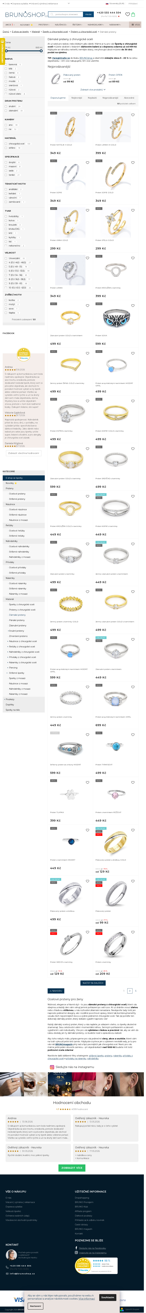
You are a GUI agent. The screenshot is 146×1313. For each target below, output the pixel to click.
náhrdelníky (93, 1058)
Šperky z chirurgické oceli (21, 604)
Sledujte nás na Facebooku (92, 1248)
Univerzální (17, 258)
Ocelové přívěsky (17, 567)
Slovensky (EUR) (116, 3)
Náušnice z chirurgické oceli (23, 641)
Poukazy (10, 699)
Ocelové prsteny (17, 493)
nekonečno (16, 245)
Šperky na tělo (13, 710)
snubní (14, 106)
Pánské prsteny (17, 620)
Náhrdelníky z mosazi (19, 557)
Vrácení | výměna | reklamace (44, 3)
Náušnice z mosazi (18, 520)
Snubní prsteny (16, 631)
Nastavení (35, 1306)
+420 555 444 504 (21, 1266)
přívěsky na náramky (76, 1058)
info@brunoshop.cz (22, 1274)
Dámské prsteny (17, 615)
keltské (14, 193)
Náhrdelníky (12, 541)
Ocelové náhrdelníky (19, 546)
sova (13, 308)
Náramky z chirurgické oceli (22, 662)
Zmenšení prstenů (18, 636)
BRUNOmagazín (64, 1044)
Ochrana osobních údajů (17, 1215)
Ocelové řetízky (17, 530)
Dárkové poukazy (83, 1215)
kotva (13, 220)
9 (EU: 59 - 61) (18, 283)
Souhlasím (107, 1297)
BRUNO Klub (81, 1206)
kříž (12, 233)
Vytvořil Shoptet (132, 1309)
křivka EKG (16, 229)
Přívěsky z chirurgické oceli (22, 657)
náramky (117, 1055)
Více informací (87, 1298)
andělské (15, 189)
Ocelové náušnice (18, 509)
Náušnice (10, 504)
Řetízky (9, 525)
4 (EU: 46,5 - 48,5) (20, 262)
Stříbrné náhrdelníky (19, 551)
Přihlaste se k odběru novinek (89, 1220)
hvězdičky (16, 216)
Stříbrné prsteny (17, 499)
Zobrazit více (71, 1168)
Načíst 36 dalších (93, 983)
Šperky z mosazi (17, 678)
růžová (14, 89)
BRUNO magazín (83, 1229)
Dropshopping (82, 1198)
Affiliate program (83, 1211)
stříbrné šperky (96, 1055)
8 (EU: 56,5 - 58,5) (19, 279)
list (12, 241)
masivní (14, 166)
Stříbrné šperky (16, 673)
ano (13, 125)
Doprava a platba (20, 3)
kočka (14, 300)
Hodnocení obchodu (72, 1102)
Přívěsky (10, 562)
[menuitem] (10, 24)
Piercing (13, 667)
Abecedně (129, 98)
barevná (15, 64)
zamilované (16, 202)
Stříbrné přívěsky (17, 573)
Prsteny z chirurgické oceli (22, 610)
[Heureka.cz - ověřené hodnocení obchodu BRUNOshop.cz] (96, 1266)
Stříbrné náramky (17, 588)
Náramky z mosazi (18, 594)
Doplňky (10, 704)
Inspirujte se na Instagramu (93, 1253)
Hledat (88, 14)
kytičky (14, 237)
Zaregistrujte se (61, 58)
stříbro (14, 148)
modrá (14, 81)
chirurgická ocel (19, 143)
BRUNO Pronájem (84, 1202)
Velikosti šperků (13, 1211)
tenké (14, 175)
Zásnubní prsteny (17, 625)
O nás (7, 3)
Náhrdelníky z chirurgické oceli (24, 652)
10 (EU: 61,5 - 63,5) (20, 287)
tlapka (14, 312)
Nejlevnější (76, 98)
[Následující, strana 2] (129, 990)
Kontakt (79, 1233)
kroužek (15, 225)
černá (13, 72)
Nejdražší (92, 98)
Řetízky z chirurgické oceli (22, 646)
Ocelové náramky (18, 583)
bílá (12, 68)
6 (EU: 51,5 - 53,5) (19, 271)
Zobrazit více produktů (91, 89)
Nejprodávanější (110, 98)
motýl (14, 304)
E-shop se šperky (14, 478)
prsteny (108, 1055)
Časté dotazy (81, 1224)
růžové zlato (17, 94)
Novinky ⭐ (11, 483)
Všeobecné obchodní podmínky (21, 1220)
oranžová (15, 85)
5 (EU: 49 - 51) (18, 266)
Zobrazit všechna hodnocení (23, 453)
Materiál (10, 599)
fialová (14, 77)
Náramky (10, 578)
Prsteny (10, 488)
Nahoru (57, 991)
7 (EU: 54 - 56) (18, 275)
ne (12, 129)
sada (13, 170)
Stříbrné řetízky (17, 536)
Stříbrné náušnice (18, 515)
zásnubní (16, 110)
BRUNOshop (86, 58)
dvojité (14, 162)
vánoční (15, 197)
